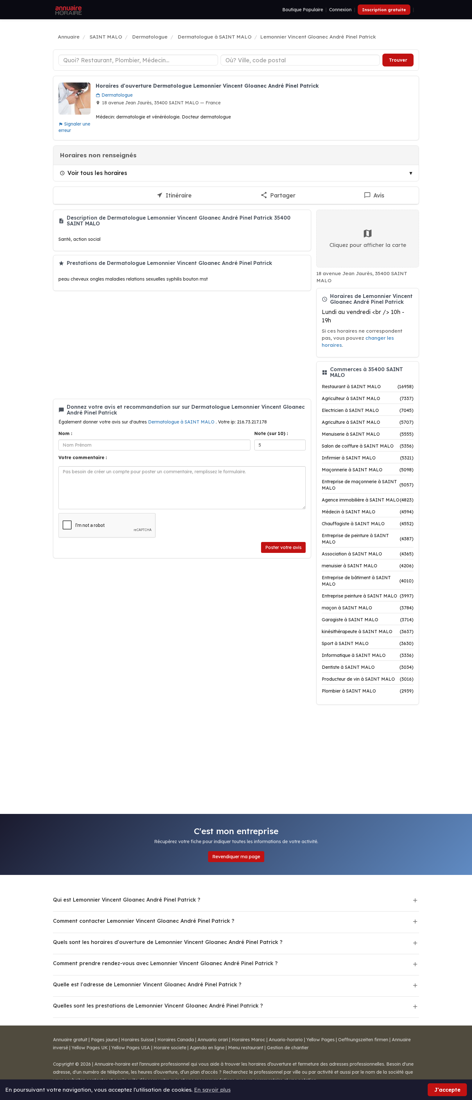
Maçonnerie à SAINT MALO (368, 470)
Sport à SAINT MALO (368, 643)
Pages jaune (104, 1040)
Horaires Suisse (137, 1040)
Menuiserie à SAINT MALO (368, 434)
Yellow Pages (320, 1040)
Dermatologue (116, 95)
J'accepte (447, 1089)
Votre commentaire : (82, 457)
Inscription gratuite (384, 9)
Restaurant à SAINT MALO (368, 386)
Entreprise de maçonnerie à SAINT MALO (368, 485)
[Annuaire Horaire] (67, 9)
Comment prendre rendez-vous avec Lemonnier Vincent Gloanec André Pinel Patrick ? (165, 963)
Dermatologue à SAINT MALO (182, 422)
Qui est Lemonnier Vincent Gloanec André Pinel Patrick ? (126, 899)
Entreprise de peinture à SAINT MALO (368, 539)
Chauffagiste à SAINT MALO (368, 524)
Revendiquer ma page (236, 857)
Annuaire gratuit (70, 1040)
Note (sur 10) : (271, 433)
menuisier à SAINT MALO (368, 566)
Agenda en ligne (207, 1048)
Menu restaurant (245, 1048)
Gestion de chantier (288, 1048)
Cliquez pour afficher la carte (367, 244)
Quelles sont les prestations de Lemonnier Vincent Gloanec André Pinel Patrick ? (158, 1005)
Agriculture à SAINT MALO (368, 422)
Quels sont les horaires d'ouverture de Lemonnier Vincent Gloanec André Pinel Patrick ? (168, 942)
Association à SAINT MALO (368, 554)
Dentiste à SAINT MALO (368, 667)
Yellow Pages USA (130, 1048)
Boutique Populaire (302, 10)
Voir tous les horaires (97, 172)
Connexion (340, 10)
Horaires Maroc (248, 1040)
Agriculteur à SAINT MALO (368, 398)
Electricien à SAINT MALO (368, 410)
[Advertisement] (182, 345)
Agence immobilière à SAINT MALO (368, 500)
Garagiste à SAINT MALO (368, 620)
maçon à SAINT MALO (368, 608)
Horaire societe (169, 1048)
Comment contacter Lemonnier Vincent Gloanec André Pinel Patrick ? (143, 921)
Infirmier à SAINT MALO (368, 458)
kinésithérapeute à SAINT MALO (368, 631)
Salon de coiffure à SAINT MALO (368, 446)
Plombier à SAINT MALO (368, 691)
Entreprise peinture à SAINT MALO (368, 596)
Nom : (65, 433)
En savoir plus (212, 1089)
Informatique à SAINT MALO (368, 655)
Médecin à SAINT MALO (368, 512)
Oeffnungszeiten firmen (363, 1040)
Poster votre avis (283, 547)
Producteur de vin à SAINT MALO (368, 679)
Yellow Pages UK (90, 1048)
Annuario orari (212, 1040)
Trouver (398, 60)
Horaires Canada (175, 1040)
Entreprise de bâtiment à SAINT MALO (368, 581)
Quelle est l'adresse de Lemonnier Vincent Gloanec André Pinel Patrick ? (147, 984)
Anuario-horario (286, 1040)
